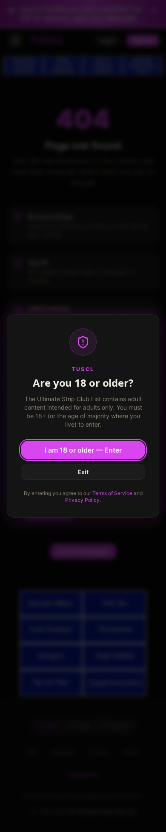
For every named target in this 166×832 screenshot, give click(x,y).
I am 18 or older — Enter (83, 450)
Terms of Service (112, 493)
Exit (83, 471)
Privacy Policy (82, 500)
